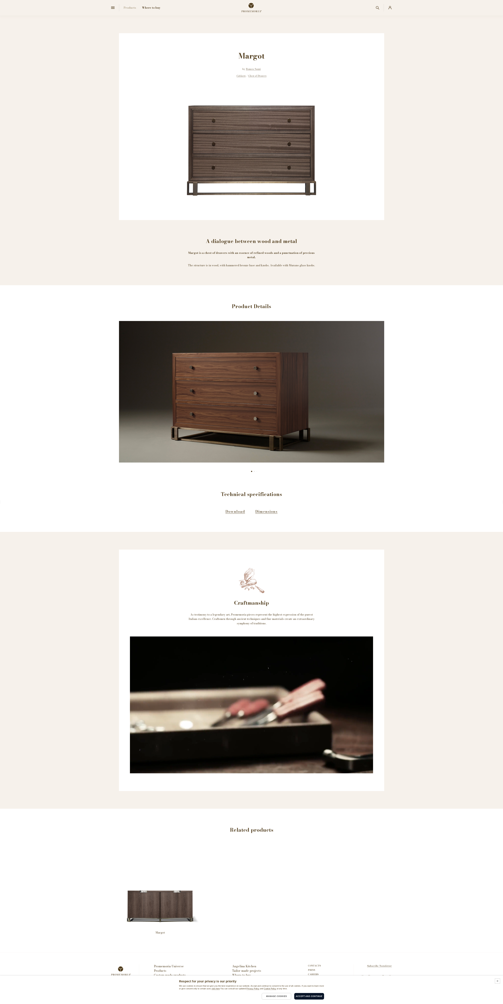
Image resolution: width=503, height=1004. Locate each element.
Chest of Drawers (257, 76)
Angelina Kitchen (244, 966)
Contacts (314, 966)
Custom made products (170, 975)
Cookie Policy (270, 989)
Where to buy (241, 975)
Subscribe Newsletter (379, 966)
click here (216, 989)
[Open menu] (113, 8)
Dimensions (266, 511)
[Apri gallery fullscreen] (251, 392)
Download (235, 511)
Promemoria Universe (169, 966)
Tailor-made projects (246, 970)
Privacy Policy (252, 989)
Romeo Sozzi (253, 69)
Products (160, 970)
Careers (313, 974)
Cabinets (241, 76)
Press (311, 970)
